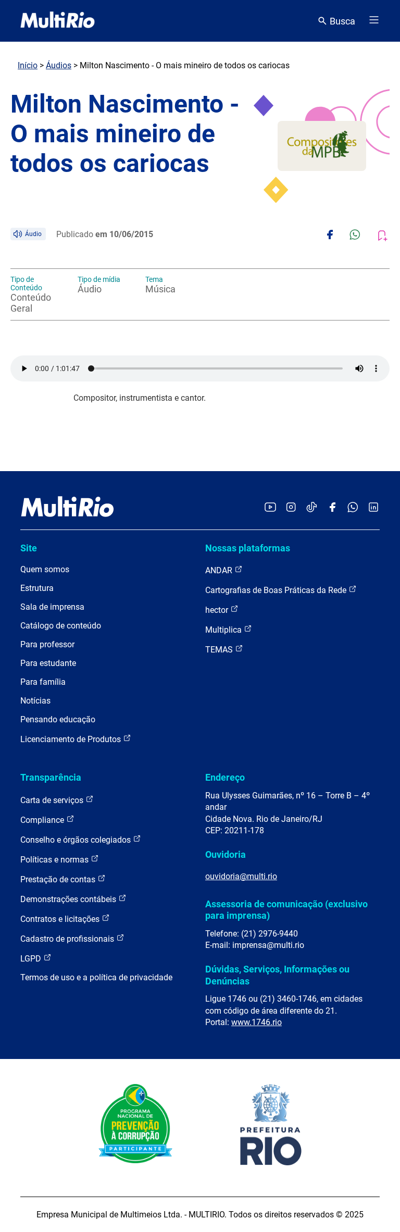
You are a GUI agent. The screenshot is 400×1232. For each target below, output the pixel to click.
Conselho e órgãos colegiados (76, 840)
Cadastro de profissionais (68, 939)
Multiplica (224, 630)
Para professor (47, 644)
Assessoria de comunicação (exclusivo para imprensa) (286, 909)
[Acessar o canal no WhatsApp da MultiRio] (352, 507)
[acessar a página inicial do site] (57, 20)
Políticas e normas (55, 860)
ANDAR (219, 570)
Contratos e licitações (61, 919)
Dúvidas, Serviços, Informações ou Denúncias (277, 975)
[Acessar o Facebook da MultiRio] (332, 507)
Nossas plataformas (247, 548)
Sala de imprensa (52, 607)
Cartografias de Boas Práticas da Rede (276, 590)
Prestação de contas (58, 879)
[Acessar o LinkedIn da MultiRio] (373, 507)
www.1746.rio (256, 1022)
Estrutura (37, 588)
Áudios (58, 65)
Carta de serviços (52, 800)
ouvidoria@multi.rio (241, 876)
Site (28, 548)
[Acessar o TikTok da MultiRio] (311, 507)
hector (217, 610)
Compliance (43, 820)
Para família (43, 682)
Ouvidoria (225, 854)
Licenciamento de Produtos (71, 739)
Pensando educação (57, 719)
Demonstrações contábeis (69, 899)
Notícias (35, 701)
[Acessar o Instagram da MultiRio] (290, 507)
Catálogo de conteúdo (60, 626)
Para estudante (48, 663)
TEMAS (220, 650)
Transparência (50, 777)
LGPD (31, 959)
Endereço (225, 777)
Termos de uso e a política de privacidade (96, 977)
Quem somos (44, 569)
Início (28, 65)
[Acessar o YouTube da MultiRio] (270, 507)
